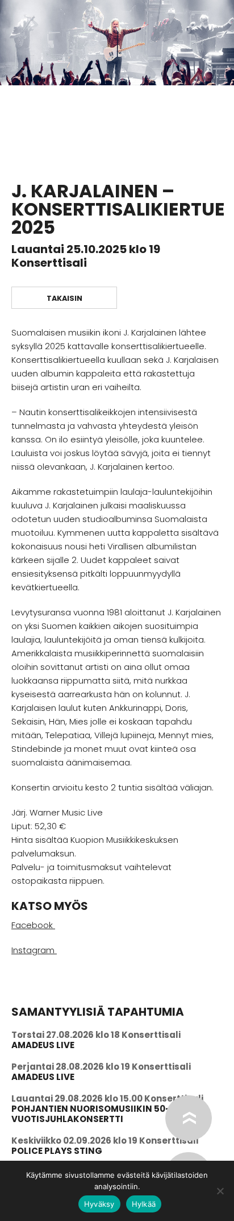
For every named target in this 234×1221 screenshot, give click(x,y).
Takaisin (64, 298)
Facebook (33, 925)
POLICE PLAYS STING (56, 1151)
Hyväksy (99, 1203)
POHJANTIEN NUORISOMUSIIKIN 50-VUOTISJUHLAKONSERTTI (90, 1114)
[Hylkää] (219, 1191)
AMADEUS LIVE (42, 1045)
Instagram (34, 950)
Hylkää (144, 1203)
